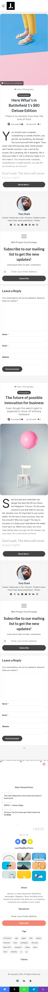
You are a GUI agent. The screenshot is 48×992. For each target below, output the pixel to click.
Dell (30, 938)
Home (18, 89)
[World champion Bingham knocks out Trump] (39, 866)
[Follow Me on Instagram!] (43, 764)
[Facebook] (11, 224)
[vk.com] (24, 835)
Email (5, 346)
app (16, 938)
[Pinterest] (29, 224)
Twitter (24, 959)
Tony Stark (15, 124)
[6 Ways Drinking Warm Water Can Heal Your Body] (9, 874)
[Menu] (3, 7)
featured (6, 943)
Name (5, 334)
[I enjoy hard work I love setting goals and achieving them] (9, 857)
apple (24, 938)
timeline (14, 952)
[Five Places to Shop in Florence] (24, 874)
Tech (5, 952)
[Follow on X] (20, 124)
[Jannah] (11, 6)
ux (26, 952)
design (38, 938)
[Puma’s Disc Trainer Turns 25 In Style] (24, 866)
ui (21, 952)
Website (5, 357)
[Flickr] (22, 224)
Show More (23, 184)
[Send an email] (22, 124)
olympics (18, 947)
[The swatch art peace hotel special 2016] (39, 876)
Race (35, 947)
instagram (24, 943)
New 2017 (7, 947)
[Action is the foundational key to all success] (39, 857)
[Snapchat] (27, 835)
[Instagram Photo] (10, 770)
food (15, 943)
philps (27, 947)
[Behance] (33, 224)
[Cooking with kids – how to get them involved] (9, 866)
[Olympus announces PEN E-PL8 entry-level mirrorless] (24, 857)
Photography (28, 89)
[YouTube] (25, 224)
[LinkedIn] (18, 224)
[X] (14, 224)
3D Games (7, 938)
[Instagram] (37, 224)
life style (35, 943)
